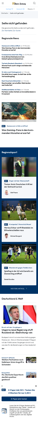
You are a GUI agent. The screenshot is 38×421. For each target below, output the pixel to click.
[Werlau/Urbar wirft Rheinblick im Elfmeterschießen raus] (19, 210)
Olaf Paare (14, 193)
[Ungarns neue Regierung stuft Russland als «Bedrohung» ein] (19, 314)
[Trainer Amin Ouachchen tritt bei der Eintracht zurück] (19, 167)
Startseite (4, 13)
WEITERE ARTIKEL (18, 289)
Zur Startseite (7, 30)
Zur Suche (16, 30)
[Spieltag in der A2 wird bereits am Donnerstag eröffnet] (19, 254)
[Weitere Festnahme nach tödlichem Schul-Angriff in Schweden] (31, 360)
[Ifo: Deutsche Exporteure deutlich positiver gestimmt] (31, 375)
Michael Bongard (16, 236)
